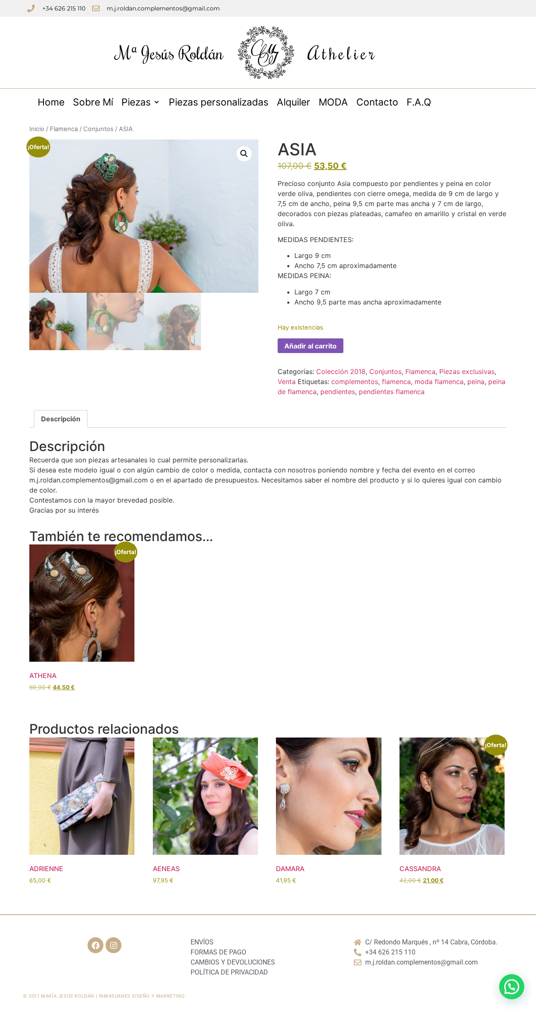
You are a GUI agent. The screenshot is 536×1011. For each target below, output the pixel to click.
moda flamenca (439, 381)
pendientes (337, 391)
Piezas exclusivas (467, 371)
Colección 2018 (341, 371)
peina (475, 381)
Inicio (36, 129)
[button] (244, 153)
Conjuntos (98, 129)
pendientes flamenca (392, 391)
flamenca (396, 381)
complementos (354, 381)
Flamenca (64, 129)
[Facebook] (95, 945)
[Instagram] (113, 945)
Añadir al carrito (310, 346)
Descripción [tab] (60, 419)
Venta (287, 381)
